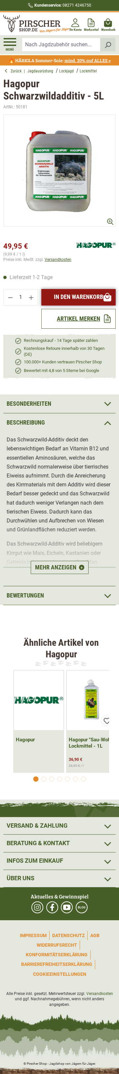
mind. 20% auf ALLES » (87, 60)
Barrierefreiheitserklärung (56, 964)
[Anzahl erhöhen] (31, 297)
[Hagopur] (96, 245)
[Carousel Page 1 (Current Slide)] (35, 779)
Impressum (33, 935)
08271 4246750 (62, 5)
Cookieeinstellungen (59, 974)
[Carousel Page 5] (67, 779)
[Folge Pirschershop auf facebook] (52, 907)
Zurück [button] (17, 71)
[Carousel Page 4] (59, 779)
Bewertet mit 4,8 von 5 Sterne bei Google (61, 370)
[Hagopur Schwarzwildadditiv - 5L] (59, 171)
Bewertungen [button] (25, 595)
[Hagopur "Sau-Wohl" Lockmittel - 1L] (91, 700)
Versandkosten (58, 259)
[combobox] (61, 45)
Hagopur (25, 740)
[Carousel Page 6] (75, 779)
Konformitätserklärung (57, 954)
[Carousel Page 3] (51, 779)
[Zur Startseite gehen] (30, 23)
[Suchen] (108, 45)
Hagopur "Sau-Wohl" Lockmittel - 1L (91, 743)
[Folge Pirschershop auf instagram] (37, 907)
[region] (59, 176)
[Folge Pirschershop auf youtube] (67, 907)
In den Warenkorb (78, 296)
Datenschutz (68, 935)
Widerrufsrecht (57, 945)
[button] (59, 422)
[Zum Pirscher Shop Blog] (82, 907)
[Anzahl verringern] (10, 297)
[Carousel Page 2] (43, 779)
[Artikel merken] (107, 720)
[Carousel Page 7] (83, 779)
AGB (94, 935)
